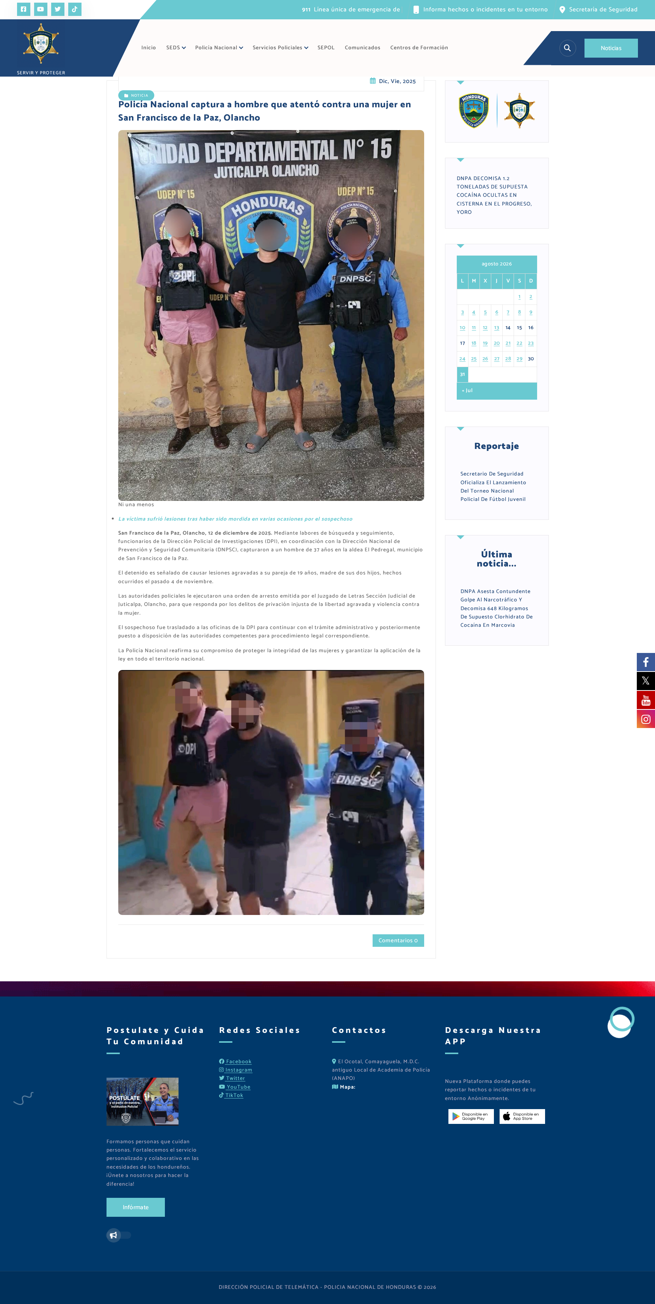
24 (462, 359)
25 (474, 359)
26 (485, 359)
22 (519, 343)
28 (508, 359)
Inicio (148, 48)
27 (497, 359)
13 (496, 327)
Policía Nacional (216, 48)
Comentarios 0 (398, 940)
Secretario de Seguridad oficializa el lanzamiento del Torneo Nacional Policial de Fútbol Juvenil (494, 487)
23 (531, 343)
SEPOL (326, 48)
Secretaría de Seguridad (603, 9)
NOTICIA (139, 96)
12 (485, 327)
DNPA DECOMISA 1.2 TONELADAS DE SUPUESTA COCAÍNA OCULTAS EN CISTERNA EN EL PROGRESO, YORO (494, 195)
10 (462, 327)
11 (474, 327)
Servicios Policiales (277, 48)
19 (485, 343)
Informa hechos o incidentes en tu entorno (485, 9)
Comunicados (363, 48)
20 (497, 343)
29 (519, 359)
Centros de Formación (419, 48)
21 (508, 343)
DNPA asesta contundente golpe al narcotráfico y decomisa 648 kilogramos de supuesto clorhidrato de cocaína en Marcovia (497, 608)
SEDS (173, 48)
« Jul (467, 391)
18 (474, 343)
